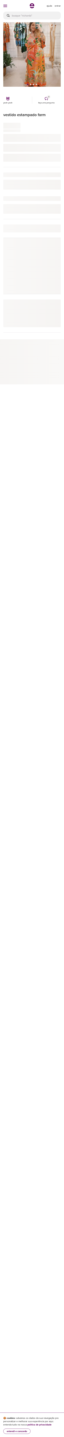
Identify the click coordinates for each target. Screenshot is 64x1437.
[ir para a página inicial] (32, 7)
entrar (58, 5)
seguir (53, 248)
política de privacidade (39, 1424)
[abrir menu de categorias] (5, 6)
